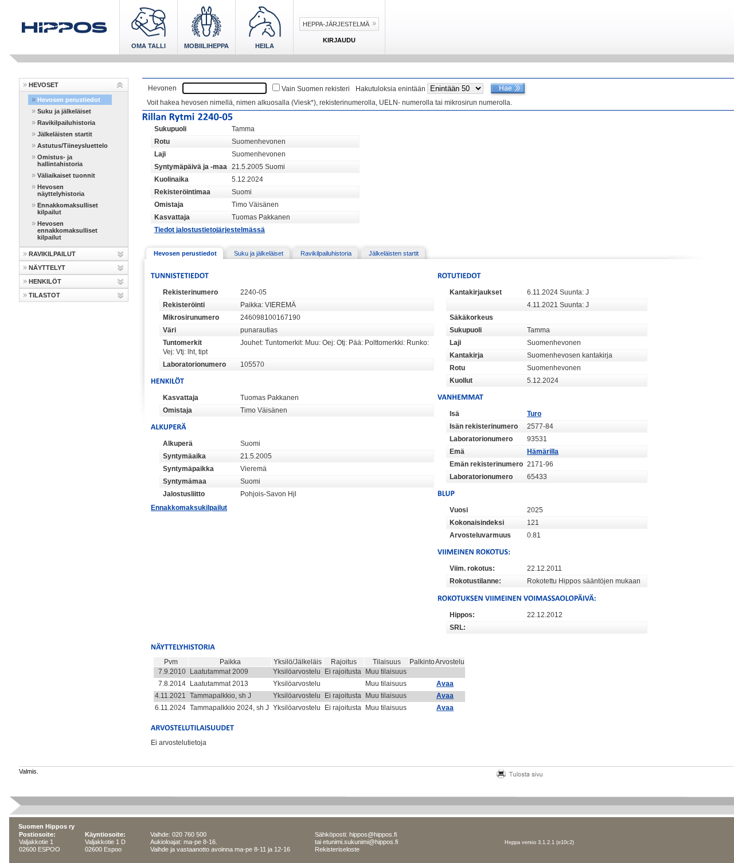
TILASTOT (44, 295)
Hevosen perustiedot (68, 99)
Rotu (162, 142)
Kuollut (461, 380)
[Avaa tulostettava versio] (519, 772)
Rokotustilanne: (475, 581)
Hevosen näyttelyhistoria (60, 190)
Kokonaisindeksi (477, 523)
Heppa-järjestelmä (336, 24)
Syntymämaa (184, 481)
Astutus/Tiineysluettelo (72, 145)
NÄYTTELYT (47, 267)
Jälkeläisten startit (64, 134)
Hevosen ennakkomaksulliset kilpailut (67, 230)
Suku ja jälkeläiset (64, 111)
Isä (454, 414)
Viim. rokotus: (472, 568)
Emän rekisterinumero (486, 464)
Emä (457, 452)
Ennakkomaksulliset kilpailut (67, 208)
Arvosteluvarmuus (480, 535)
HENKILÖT (45, 281)
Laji (160, 154)
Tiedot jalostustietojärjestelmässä (209, 230)
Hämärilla (543, 452)
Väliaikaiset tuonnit (66, 175)
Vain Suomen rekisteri (316, 89)
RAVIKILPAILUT (52, 253)
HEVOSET (43, 84)
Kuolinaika (171, 179)
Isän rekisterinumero (484, 426)
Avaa (445, 684)
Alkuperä (178, 444)
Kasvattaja (172, 217)
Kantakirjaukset (476, 292)
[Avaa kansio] (120, 85)
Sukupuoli (170, 129)
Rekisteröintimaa (182, 192)
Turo (534, 414)
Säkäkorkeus (471, 317)
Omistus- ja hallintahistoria (60, 160)
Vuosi (459, 510)
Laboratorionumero (194, 364)
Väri (169, 330)
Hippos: (462, 615)
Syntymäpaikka (188, 469)
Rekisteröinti (184, 305)
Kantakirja (466, 355)
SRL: (458, 627)
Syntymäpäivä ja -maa (190, 167)
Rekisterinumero (190, 292)
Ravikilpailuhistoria (66, 122)
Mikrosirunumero (191, 317)
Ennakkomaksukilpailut (189, 508)
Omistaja (169, 205)
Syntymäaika (184, 456)
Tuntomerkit (182, 343)
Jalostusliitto (184, 494)
